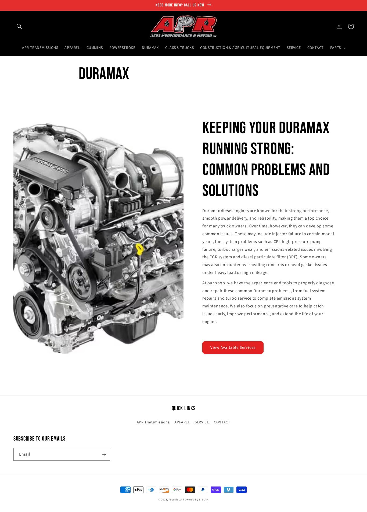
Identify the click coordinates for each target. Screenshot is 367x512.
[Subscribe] (104, 454)
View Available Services (233, 347)
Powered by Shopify (196, 500)
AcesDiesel (175, 500)
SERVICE (202, 422)
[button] (19, 26)
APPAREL (182, 422)
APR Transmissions (153, 422)
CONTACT (222, 422)
